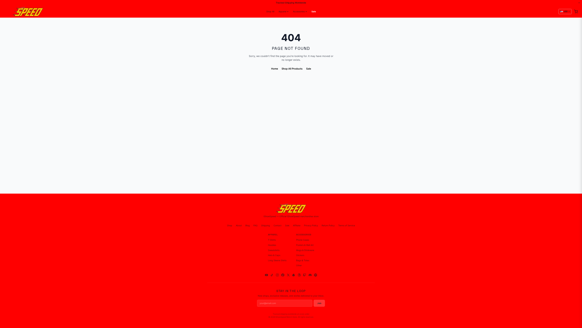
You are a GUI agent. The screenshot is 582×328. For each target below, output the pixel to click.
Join (319, 303)
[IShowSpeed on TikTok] (271, 275)
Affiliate (296, 225)
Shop (229, 225)
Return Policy (328, 225)
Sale (313, 11)
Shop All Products (292, 68)
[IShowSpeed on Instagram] (277, 275)
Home (274, 68)
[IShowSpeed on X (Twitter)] (288, 275)
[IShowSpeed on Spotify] (315, 275)
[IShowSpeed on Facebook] (282, 275)
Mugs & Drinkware (305, 250)
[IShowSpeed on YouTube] (266, 275)
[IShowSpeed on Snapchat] (293, 275)
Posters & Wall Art (305, 245)
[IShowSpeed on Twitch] (304, 275)
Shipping (265, 225)
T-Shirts (272, 240)
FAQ (255, 225)
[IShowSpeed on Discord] (310, 275)
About (239, 225)
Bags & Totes (302, 260)
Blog (247, 225)
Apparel (282, 11)
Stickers (300, 255)
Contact (277, 225)
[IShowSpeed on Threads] (299, 275)
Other (299, 265)
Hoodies (272, 245)
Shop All (270, 11)
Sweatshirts (273, 250)
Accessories (299, 11)
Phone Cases (302, 240)
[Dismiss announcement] (579, 3)
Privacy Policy (311, 225)
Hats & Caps (274, 255)
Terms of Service (346, 225)
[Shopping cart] (576, 11)
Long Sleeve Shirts (277, 260)
